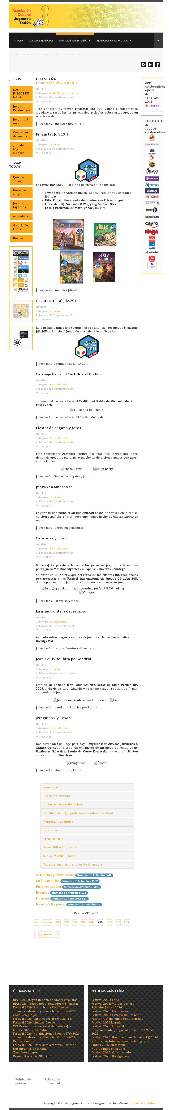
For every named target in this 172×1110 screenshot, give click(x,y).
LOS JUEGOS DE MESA (21, 93)
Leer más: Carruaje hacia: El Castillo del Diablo (72, 417)
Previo (47, 922)
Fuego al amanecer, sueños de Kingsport (72, 864)
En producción (59, 384)
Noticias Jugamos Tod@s (32, 54)
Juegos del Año (20, 121)
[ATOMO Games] (152, 184)
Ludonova (50, 830)
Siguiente (45, 934)
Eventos (42, 892)
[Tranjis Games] (152, 178)
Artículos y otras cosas (64, 93)
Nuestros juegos (19, 192)
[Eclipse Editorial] (152, 217)
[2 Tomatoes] (152, 137)
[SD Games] (152, 245)
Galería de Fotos (20, 227)
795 (66, 922)
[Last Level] (152, 144)
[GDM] (152, 164)
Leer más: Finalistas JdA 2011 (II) (61, 123)
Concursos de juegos (21, 134)
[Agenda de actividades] (21, 310)
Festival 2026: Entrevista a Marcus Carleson (44, 1045)
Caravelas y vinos (51, 538)
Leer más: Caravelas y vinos (59, 600)
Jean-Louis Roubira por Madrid (63, 659)
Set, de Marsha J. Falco (59, 856)
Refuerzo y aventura (58, 821)
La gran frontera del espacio (61, 611)
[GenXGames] (152, 209)
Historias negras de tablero (63, 804)
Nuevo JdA (50, 787)
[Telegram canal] (21, 275)
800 (109, 922)
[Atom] (21, 284)
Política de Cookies (23, 1081)
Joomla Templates (142, 1103)
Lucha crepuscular (56, 795)
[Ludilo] (152, 258)
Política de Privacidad (52, 1081)
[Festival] (21, 337)
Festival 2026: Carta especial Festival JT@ (42, 1018)
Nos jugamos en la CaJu (30, 1048)
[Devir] (152, 190)
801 (118, 922)
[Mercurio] (152, 157)
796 (74, 922)
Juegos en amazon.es (54, 487)
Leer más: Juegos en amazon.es (61, 527)
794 (58, 922)
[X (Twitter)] (21, 271)
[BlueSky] (21, 267)
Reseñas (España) (50, 904)
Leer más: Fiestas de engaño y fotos (65, 476)
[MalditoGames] (152, 252)
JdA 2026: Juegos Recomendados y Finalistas (45, 999)
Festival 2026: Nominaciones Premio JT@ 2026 (46, 1033)
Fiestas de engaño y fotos (58, 428)
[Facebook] (21, 258)
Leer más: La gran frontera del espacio (67, 648)
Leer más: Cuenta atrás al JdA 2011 (63, 363)
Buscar (18, 238)
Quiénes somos (19, 179)
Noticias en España (73, 40)
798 (91, 922)
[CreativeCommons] (21, 253)
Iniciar (34, 922)
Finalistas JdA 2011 (52, 134)
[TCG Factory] (152, 196)
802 (126, 922)
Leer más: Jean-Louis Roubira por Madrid (69, 707)
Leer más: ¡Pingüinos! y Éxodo (60, 770)
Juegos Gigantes (19, 205)
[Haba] (152, 232)
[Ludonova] (152, 150)
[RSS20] (21, 280)
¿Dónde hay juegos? (18, 149)
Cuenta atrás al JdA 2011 (56, 300)
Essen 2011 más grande (59, 847)
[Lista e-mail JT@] (21, 289)
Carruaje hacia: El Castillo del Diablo (68, 374)
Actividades (21, 216)
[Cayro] (152, 224)
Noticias (55, 144)
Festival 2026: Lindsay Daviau (34, 1022)
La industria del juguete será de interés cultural (78, 813)
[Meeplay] (152, 105)
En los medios (58, 621)
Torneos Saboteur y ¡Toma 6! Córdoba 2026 (44, 1011)
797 (83, 922)
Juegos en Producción (21, 108)
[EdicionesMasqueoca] (152, 265)
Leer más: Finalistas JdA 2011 (59, 290)
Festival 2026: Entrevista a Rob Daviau (40, 1007)
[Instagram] (21, 262)
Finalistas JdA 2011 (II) (56, 83)
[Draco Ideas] (152, 170)
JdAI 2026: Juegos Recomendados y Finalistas (45, 1003)
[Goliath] (152, 238)
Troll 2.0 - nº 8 (53, 838)
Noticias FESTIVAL (68, 54)
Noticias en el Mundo (112, 40)
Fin (57, 934)
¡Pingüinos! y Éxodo (53, 718)
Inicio (18, 40)
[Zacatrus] (152, 202)
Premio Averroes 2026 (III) (32, 1056)
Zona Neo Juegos (25, 1015)
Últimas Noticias (41, 40)
